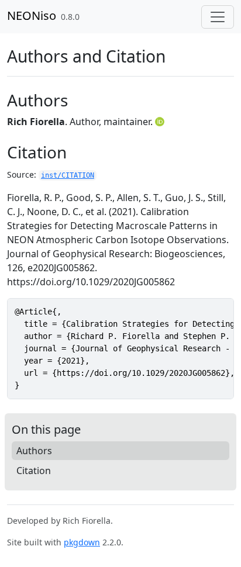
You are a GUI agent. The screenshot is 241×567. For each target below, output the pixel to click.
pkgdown (82, 542)
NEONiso (31, 15)
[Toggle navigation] (217, 17)
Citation (33, 470)
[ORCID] (161, 121)
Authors (34, 450)
